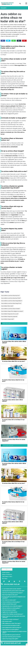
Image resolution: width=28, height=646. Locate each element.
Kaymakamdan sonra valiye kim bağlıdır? (12, 606)
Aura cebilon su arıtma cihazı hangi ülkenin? (11, 300)
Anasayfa (3, 8)
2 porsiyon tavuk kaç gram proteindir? (11, 636)
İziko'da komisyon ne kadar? (9, 610)
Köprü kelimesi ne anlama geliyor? (10, 629)
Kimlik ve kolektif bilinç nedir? (9, 604)
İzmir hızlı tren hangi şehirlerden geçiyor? (12, 592)
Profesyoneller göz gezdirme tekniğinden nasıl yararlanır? (13, 597)
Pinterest (24, 41)
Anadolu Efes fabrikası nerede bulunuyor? (12, 614)
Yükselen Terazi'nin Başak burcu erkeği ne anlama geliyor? (14, 632)
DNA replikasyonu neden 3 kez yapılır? (11, 623)
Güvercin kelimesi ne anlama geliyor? (11, 602)
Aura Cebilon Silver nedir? (7, 306)
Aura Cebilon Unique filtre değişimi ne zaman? (12, 311)
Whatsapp (13, 41)
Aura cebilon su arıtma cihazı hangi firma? (11, 303)
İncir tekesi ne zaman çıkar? (9, 600)
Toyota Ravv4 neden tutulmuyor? (10, 619)
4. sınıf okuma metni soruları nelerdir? (11, 588)
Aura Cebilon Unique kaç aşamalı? (9, 316)
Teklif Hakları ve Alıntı (7, 576)
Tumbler (19, 41)
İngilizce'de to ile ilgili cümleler (9, 612)
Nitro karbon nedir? (7, 621)
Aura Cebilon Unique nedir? (7, 319)
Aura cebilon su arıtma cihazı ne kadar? (10, 308)
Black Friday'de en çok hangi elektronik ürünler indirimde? (13, 617)
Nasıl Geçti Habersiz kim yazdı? (10, 594)
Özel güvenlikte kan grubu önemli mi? (11, 634)
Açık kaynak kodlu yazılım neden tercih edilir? (13, 590)
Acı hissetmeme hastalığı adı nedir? (11, 625)
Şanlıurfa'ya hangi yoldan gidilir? (10, 638)
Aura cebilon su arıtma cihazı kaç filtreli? (11, 298)
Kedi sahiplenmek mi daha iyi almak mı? (11, 627)
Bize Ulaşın (4, 578)
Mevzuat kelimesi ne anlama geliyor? (11, 608)
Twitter (8, 41)
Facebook (3, 41)
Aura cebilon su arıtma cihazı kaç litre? (10, 295)
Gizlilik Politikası (6, 572)
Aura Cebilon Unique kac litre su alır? (9, 313)
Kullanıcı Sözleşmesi (7, 574)
